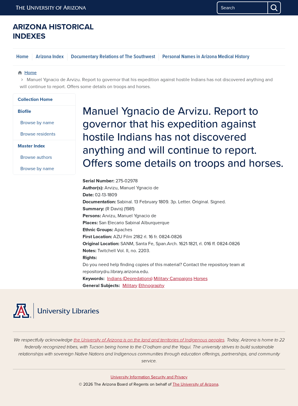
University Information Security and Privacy (149, 377)
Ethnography (151, 286)
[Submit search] (274, 7)
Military (130, 286)
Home (22, 57)
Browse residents (37, 134)
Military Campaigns (173, 279)
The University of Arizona (195, 384)
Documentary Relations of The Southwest (113, 57)
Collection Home (35, 99)
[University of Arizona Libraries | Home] (56, 311)
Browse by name (37, 123)
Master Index (31, 146)
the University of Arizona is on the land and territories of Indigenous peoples (149, 340)
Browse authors (36, 157)
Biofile (24, 111)
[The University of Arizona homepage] (51, 8)
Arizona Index (50, 57)
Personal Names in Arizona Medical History (205, 57)
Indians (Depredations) (129, 279)
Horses (200, 279)
